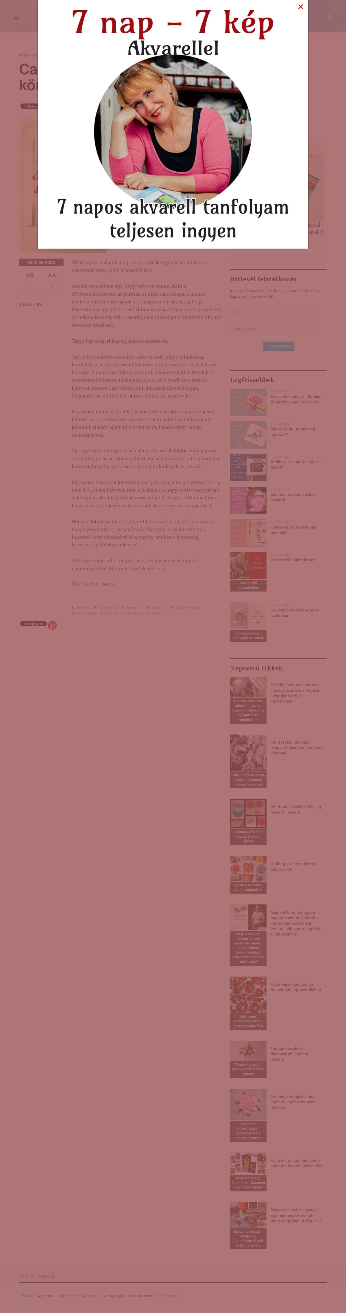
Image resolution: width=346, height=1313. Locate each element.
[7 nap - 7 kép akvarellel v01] (173, 123)
